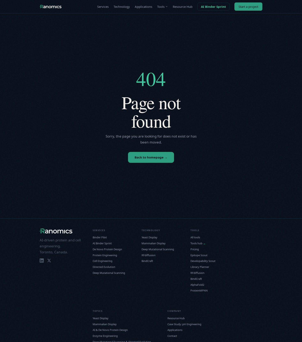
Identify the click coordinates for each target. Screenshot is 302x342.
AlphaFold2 (197, 285)
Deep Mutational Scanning (109, 273)
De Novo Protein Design (107, 249)
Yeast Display (149, 237)
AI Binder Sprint (213, 7)
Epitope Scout (198, 255)
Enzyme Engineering (105, 336)
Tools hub (198, 243)
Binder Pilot (100, 237)
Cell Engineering (102, 261)
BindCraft (147, 261)
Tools (161, 7)
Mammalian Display (154, 243)
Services (103, 7)
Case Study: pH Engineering (184, 324)
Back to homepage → (151, 157)
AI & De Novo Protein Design (110, 330)
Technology (122, 7)
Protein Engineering (105, 255)
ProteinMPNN (199, 290)
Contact (172, 336)
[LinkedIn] (42, 260)
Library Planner (199, 267)
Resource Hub (182, 7)
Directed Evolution (104, 267)
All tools (195, 237)
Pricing (194, 249)
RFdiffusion (149, 255)
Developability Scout (203, 261)
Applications (143, 7)
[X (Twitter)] (49, 260)
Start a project (248, 7)
